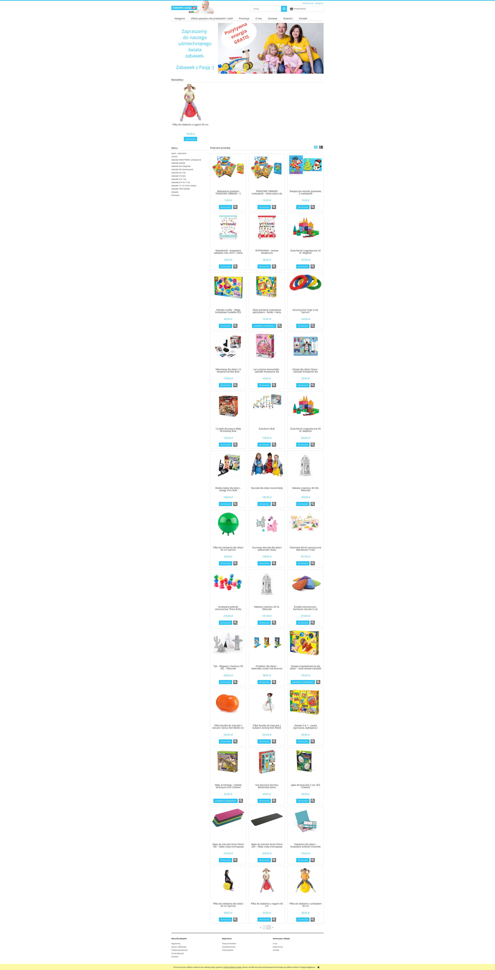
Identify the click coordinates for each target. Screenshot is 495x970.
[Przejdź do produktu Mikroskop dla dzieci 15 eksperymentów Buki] (228, 350)
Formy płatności (177, 953)
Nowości (175, 192)
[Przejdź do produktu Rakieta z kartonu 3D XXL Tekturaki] (305, 468)
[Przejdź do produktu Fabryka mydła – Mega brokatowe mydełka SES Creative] (228, 290)
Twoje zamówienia (229, 943)
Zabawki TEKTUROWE (180, 189)
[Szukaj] (284, 9)
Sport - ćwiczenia (178, 153)
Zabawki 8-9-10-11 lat (180, 182)
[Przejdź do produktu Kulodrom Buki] (267, 409)
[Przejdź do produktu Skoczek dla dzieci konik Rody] (267, 468)
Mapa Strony (278, 947)
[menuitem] (179, 18)
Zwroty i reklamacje (178, 947)
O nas (275, 943)
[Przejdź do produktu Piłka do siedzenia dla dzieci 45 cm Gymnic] (228, 884)
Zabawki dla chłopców (180, 166)
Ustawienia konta (228, 947)
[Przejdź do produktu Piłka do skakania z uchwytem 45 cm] (305, 884)
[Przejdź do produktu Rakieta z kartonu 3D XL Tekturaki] (267, 587)
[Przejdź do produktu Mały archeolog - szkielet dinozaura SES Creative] (228, 765)
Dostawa (174, 956)
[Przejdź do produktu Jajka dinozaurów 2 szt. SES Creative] (305, 765)
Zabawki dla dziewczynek (182, 169)
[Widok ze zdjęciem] (316, 147)
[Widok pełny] (321, 147)
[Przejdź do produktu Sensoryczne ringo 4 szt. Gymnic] (305, 290)
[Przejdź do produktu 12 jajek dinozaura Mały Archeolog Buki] (228, 409)
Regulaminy (175, 943)
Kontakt (276, 950)
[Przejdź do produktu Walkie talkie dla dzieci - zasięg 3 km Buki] (228, 468)
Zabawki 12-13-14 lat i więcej (183, 185)
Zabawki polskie (178, 163)
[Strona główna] (184, 7)
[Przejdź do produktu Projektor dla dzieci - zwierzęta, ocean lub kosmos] (267, 646)
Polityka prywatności (179, 950)
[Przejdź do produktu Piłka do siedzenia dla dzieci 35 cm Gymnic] (228, 528)
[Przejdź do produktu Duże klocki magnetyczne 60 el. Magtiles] (305, 409)
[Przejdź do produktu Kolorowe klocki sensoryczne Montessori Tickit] (305, 528)
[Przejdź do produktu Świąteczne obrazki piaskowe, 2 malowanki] (305, 171)
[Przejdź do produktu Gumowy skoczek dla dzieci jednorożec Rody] (267, 528)
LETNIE (174, 156)
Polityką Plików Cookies (233, 967)
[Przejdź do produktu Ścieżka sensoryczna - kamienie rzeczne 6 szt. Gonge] (305, 587)
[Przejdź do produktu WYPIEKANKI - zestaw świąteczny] (267, 231)
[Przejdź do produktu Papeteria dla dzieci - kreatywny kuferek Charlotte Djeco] (305, 825)
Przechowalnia (227, 950)
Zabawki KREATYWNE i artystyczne (186, 160)
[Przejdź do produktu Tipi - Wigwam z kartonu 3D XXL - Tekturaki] (228, 646)
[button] (235, 207)
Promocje (175, 195)
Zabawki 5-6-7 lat (178, 179)
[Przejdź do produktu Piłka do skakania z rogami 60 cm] (267, 884)
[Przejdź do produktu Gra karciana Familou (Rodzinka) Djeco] (267, 765)
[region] (247, 48)
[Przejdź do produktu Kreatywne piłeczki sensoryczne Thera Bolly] (228, 587)
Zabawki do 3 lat (178, 172)
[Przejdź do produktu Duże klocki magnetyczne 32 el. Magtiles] (305, 231)
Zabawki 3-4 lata (178, 176)
